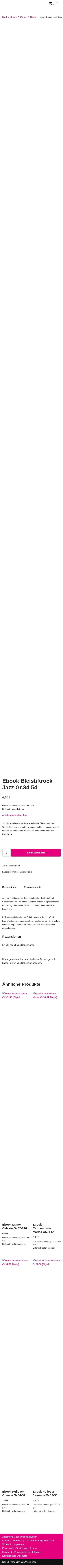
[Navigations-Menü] (57, 3)
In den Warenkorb (36, 852)
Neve (5, 1562)
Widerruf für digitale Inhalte (40, 1540)
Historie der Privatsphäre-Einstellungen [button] (21, 1552)
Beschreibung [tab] (9, 887)
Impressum (19, 1544)
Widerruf (6, 1544)
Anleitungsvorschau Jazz (15, 815)
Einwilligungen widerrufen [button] (14, 1555)
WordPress (31, 1562)
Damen (23, 17)
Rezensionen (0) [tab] (32, 887)
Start (4, 17)
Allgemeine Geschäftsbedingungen (19, 1536)
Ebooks (13, 17)
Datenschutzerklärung (13, 1540)
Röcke (33, 17)
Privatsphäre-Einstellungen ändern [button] (19, 1548)
